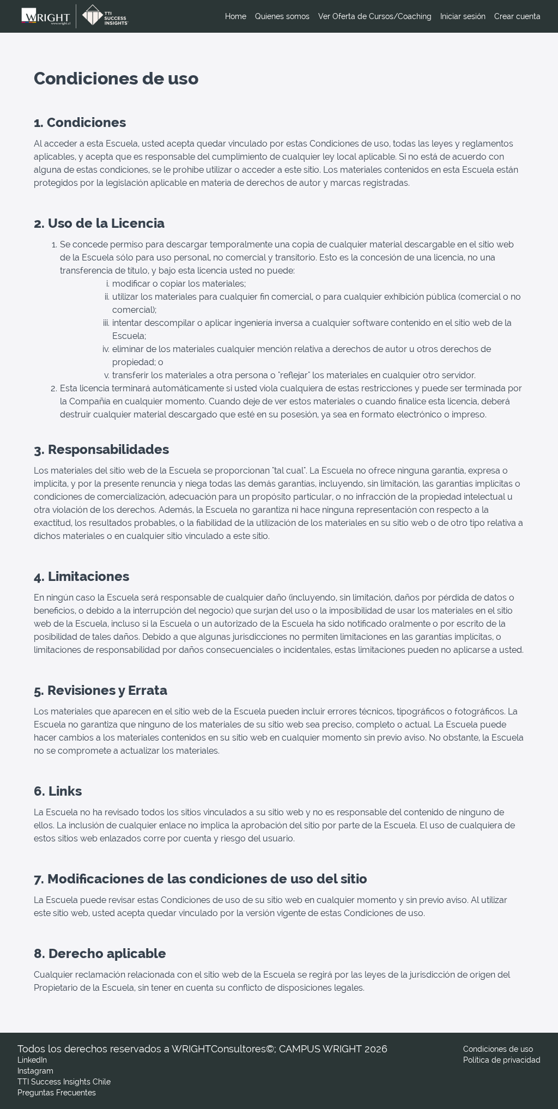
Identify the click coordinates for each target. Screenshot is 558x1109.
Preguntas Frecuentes (56, 1092)
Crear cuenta (517, 16)
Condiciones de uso (498, 1049)
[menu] (378, 16)
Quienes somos (282, 16)
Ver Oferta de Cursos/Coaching (375, 16)
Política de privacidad (502, 1060)
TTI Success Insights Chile (64, 1081)
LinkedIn (32, 1060)
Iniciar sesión (463, 16)
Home (235, 16)
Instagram (35, 1070)
